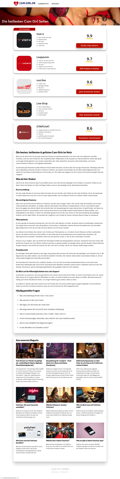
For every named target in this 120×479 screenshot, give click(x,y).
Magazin (55, 4)
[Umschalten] (18, 296)
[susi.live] (13, 77)
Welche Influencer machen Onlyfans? (56, 406)
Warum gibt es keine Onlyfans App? (90, 441)
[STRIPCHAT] (13, 123)
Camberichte (43, 4)
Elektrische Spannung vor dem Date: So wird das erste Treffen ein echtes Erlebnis (89, 363)
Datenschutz (64, 472)
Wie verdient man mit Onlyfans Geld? (88, 406)
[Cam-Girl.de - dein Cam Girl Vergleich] (24, 3)
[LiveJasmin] (13, 54)
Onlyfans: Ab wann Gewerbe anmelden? (27, 406)
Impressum (55, 472)
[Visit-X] (13, 29)
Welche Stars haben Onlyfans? (57, 441)
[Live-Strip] (13, 100)
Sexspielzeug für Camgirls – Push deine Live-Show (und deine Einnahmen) (58, 363)
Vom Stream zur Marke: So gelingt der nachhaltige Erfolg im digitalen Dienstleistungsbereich (29, 363)
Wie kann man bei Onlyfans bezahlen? (26, 442)
